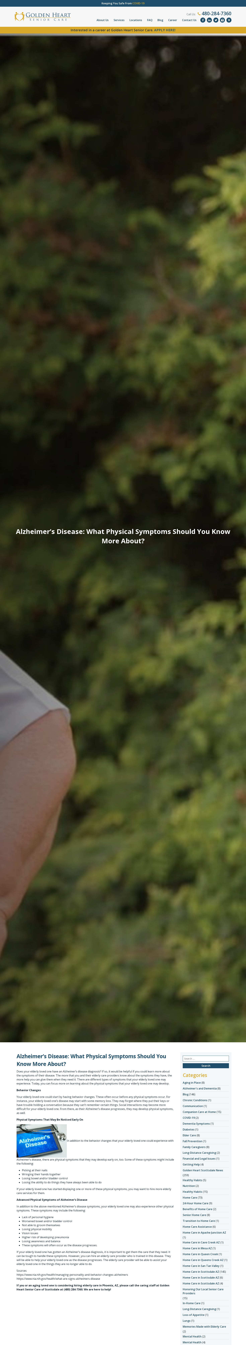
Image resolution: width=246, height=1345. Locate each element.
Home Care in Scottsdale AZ (201, 1272)
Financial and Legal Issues (199, 1158)
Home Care (190, 1197)
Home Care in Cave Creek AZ (201, 1242)
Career (172, 20)
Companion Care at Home (199, 1112)
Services (119, 20)
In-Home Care (191, 1303)
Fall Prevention (192, 1141)
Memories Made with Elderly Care (204, 1326)
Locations (136, 20)
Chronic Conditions (195, 1100)
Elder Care (189, 1135)
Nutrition (189, 1186)
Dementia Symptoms (196, 1123)
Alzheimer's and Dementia (200, 1088)
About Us (103, 20)
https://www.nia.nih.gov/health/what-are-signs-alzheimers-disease (58, 1279)
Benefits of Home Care (197, 1209)
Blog (160, 20)
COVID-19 (189, 1118)
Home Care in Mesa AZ (197, 1248)
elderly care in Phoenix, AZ (100, 1285)
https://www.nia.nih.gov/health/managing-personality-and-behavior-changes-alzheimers (72, 1275)
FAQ (149, 20)
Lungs (186, 1321)
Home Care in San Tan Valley (201, 1266)
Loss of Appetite (193, 1315)
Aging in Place (192, 1082)
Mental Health (192, 1336)
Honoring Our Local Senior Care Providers (203, 1291)
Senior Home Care (194, 1215)
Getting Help (191, 1164)
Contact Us (189, 20)
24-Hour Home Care (195, 1203)
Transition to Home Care (199, 1221)
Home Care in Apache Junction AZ (204, 1232)
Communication (193, 1106)
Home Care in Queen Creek (200, 1254)
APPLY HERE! (164, 30)
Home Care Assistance (197, 1227)
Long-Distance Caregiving (199, 1153)
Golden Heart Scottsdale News (203, 1170)
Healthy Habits (192, 1180)
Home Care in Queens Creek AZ (203, 1260)
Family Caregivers (194, 1147)
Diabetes (188, 1129)
